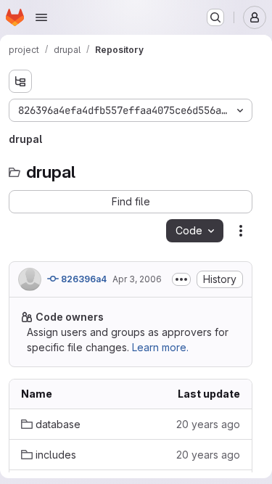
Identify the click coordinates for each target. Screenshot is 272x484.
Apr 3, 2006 (137, 279)
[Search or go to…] (215, 17)
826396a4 (83, 279)
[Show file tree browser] (20, 81)
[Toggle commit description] (181, 279)
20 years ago (208, 424)
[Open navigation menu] (41, 17)
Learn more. (160, 347)
